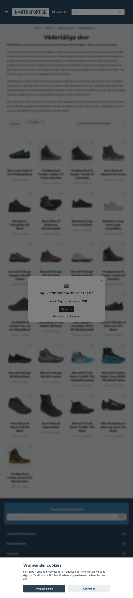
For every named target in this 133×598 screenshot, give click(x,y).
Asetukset (89, 588)
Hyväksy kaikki (44, 588)
